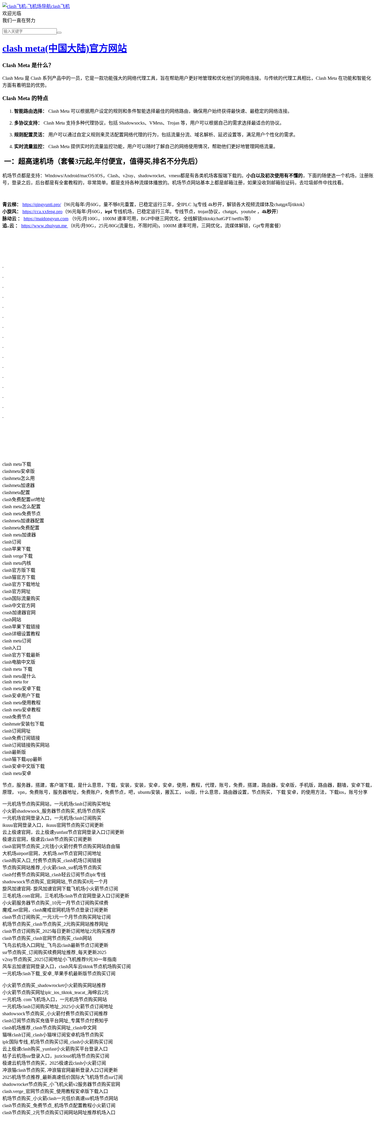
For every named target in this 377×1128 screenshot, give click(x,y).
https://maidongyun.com (46, 218)
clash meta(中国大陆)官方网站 (64, 48)
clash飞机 (60, 6)
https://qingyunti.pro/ (41, 204)
